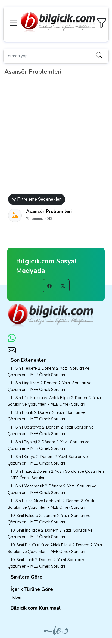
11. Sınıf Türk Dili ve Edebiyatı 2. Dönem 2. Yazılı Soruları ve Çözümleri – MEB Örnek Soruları (51, 504)
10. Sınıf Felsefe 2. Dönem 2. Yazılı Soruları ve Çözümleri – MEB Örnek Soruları (49, 519)
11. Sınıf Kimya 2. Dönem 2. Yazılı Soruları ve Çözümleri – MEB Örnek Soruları (48, 460)
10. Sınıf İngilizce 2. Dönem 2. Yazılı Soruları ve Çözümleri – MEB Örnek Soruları (50, 533)
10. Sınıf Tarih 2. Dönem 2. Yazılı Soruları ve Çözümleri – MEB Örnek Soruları (47, 563)
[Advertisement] (56, 135)
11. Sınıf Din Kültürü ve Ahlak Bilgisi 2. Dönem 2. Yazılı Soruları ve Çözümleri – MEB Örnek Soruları (55, 401)
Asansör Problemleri (49, 211)
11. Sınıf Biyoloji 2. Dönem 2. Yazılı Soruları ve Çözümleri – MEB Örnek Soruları (48, 445)
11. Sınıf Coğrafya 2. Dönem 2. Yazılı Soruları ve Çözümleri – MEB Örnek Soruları (51, 430)
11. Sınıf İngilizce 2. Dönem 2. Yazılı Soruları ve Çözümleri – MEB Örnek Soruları (50, 386)
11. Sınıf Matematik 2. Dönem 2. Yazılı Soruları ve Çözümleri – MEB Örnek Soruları (52, 489)
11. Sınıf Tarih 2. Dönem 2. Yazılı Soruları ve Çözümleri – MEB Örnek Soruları (47, 415)
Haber (16, 597)
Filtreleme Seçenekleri (39, 199)
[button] (14, 22)
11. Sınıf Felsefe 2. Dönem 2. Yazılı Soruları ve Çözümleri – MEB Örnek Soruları (48, 371)
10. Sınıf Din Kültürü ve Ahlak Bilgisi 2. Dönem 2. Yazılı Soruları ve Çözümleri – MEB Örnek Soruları (56, 548)
